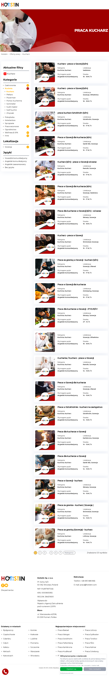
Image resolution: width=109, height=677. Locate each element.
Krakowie (34, 634)
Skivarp (86, 217)
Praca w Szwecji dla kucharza (71, 284)
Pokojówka (9, 117)
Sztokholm (87, 119)
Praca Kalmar (90, 647)
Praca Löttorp (91, 630)
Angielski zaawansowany (15, 164)
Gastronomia (10, 85)
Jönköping (87, 291)
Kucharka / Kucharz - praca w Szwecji (75, 358)
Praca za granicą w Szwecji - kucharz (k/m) (77, 260)
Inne (7, 136)
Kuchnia (8, 88)
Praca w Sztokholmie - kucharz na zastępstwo (79, 407)
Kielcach (6, 651)
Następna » (69, 553)
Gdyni (5, 643)
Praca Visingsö (64, 634)
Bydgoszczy (8, 630)
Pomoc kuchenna (14, 101)
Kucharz (10, 92)
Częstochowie (9, 634)
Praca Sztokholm (65, 639)
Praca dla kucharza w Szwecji (71, 431)
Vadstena (86, 70)
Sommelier (11, 104)
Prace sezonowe (12, 126)
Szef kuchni (11, 110)
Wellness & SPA (11, 133)
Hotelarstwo (10, 120)
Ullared (93, 266)
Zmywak (10, 113)
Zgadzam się (71, 669)
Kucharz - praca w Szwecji (69, 235)
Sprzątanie (9, 123)
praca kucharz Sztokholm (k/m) (72, 113)
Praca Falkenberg (65, 643)
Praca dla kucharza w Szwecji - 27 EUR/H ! (77, 309)
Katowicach (8, 656)
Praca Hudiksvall (65, 651)
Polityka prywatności (66, 673)
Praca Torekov (91, 639)
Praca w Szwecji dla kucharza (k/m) (74, 137)
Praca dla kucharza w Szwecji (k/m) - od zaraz (79, 211)
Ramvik (86, 168)
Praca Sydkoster (92, 634)
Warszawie (34, 651)
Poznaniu (34, 643)
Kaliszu (6, 647)
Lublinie (33, 639)
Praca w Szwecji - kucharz (69, 480)
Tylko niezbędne (95, 669)
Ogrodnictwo (10, 130)
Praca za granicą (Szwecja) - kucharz (74, 529)
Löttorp (86, 536)
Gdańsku (7, 639)
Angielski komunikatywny (16, 161)
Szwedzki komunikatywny (16, 158)
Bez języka (9, 167)
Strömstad (87, 242)
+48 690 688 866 (88, 581)
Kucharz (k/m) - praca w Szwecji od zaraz (76, 162)
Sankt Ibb (86, 144)
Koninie (33, 630)
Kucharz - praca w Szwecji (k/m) (72, 64)
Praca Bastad (63, 630)
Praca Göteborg (92, 651)
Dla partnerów (7, 590)
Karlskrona (87, 438)
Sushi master (11, 107)
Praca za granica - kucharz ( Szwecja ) (75, 505)
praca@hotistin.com (88, 585)
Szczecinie (34, 647)
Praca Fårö (89, 643)
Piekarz (9, 95)
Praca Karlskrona (65, 647)
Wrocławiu (34, 656)
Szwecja (8, 147)
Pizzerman (11, 98)
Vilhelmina (94, 95)
